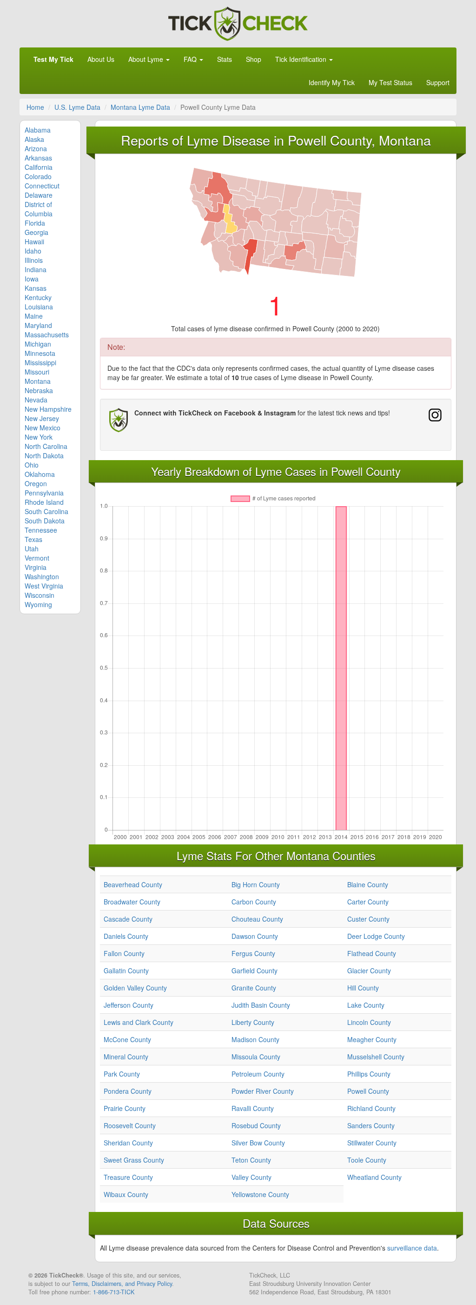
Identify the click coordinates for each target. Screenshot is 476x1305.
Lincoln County (369, 1022)
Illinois (34, 260)
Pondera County (128, 1091)
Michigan (38, 343)
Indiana (35, 269)
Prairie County (124, 1108)
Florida (35, 223)
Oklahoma (40, 474)
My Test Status (390, 82)
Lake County (365, 1005)
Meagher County (372, 1039)
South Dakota (45, 520)
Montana (38, 381)
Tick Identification (301, 59)
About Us (100, 59)
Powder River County (262, 1091)
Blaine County (367, 884)
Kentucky (38, 297)
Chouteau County (257, 919)
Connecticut (42, 185)
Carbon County (253, 901)
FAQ (191, 59)
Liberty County (252, 1022)
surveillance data (412, 1247)
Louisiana (39, 306)
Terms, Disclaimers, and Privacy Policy (122, 1283)
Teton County (251, 1159)
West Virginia (44, 585)
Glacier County (369, 970)
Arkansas (38, 157)
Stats (224, 59)
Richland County (371, 1108)
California (39, 167)
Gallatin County (126, 970)
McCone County (127, 1039)
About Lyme (146, 59)
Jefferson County (128, 1005)
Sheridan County (128, 1142)
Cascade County (128, 919)
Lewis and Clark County (138, 1022)
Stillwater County (372, 1142)
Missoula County (255, 1056)
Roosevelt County (130, 1125)
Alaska (34, 139)
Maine (34, 316)
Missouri (37, 371)
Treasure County (128, 1177)
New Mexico (42, 427)
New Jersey (42, 418)
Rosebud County (256, 1125)
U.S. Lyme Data (77, 107)
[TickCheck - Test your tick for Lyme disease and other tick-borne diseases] (238, 22)
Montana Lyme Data (140, 107)
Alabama (38, 129)
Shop (253, 59)
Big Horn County (255, 884)
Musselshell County (375, 1056)
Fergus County (253, 953)
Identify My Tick (332, 82)
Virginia (35, 567)
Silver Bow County (258, 1142)
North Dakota (44, 455)
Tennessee (41, 530)
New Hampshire (48, 409)
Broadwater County (132, 901)
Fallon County (124, 953)
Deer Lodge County (376, 936)
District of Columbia (39, 209)
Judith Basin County (260, 1005)
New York (39, 437)
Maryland (38, 325)
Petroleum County (257, 1073)
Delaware (39, 195)
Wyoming (38, 604)
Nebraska (39, 390)
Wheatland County (374, 1177)
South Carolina (46, 511)
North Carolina (46, 446)
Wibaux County (126, 1194)
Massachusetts (47, 334)
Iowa (32, 278)
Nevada (36, 399)
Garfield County (254, 970)
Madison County (255, 1039)
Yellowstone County (260, 1194)
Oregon (36, 483)
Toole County (366, 1159)
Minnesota (40, 353)
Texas (33, 539)
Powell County (368, 1091)
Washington (42, 576)
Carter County (368, 901)
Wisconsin (39, 595)
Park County (122, 1073)
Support (438, 82)
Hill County (363, 987)
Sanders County (371, 1125)
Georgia (36, 232)
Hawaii (34, 241)
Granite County (253, 987)
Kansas (35, 288)
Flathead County (371, 953)
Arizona (36, 148)
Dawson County (254, 936)
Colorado (38, 176)
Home (35, 107)
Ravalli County (252, 1108)
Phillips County (368, 1073)
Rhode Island (44, 502)
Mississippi (40, 362)
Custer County (368, 919)
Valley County (251, 1177)
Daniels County (126, 936)
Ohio (32, 464)
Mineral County (126, 1056)
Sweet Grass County (134, 1159)
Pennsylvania (44, 492)
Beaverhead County (133, 884)
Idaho (33, 250)
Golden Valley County (135, 987)
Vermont (37, 557)
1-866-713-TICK (113, 1292)
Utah (32, 548)
